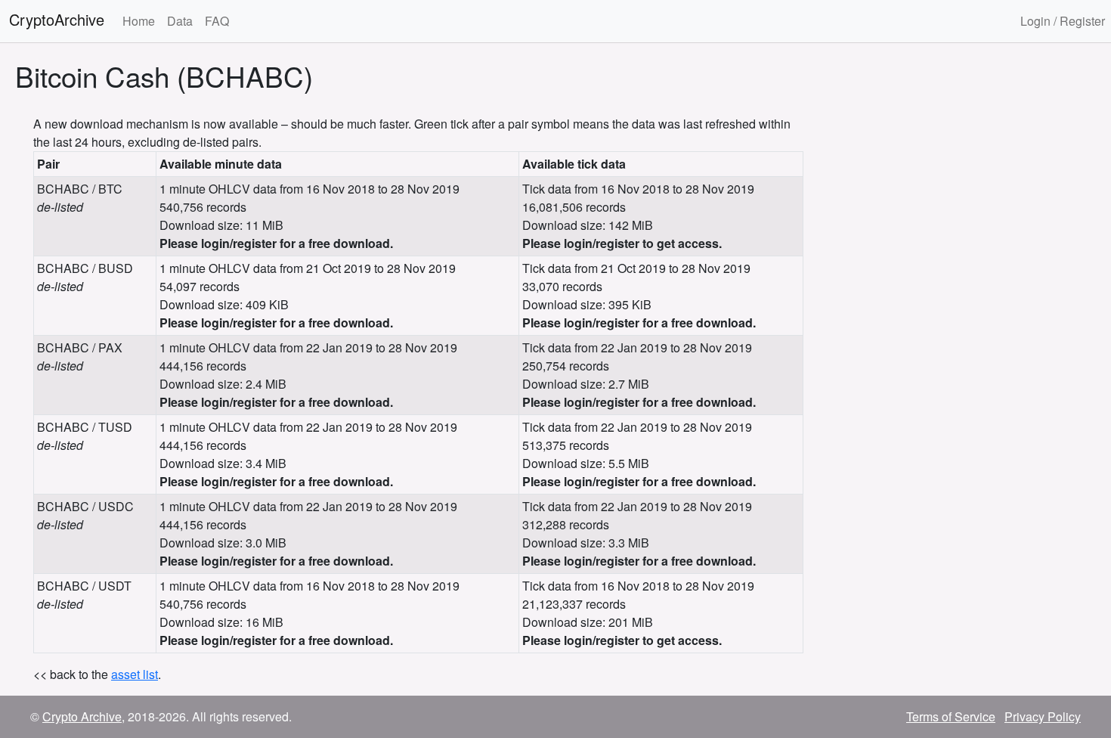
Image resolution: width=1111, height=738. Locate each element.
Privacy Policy (1042, 716)
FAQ (217, 20)
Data (180, 20)
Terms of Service (950, 716)
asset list (134, 674)
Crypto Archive (82, 716)
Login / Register (1062, 20)
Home (138, 20)
